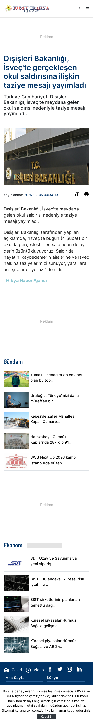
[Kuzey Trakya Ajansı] (28, 8)
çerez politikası (68, 701)
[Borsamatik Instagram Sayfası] (70, 670)
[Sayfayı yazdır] (86, 195)
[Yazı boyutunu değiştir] (76, 195)
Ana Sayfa (15, 677)
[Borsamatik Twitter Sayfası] (60, 670)
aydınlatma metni (20, 705)
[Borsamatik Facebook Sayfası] (51, 670)
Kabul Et (46, 716)
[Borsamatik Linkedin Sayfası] (79, 670)
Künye (52, 677)
